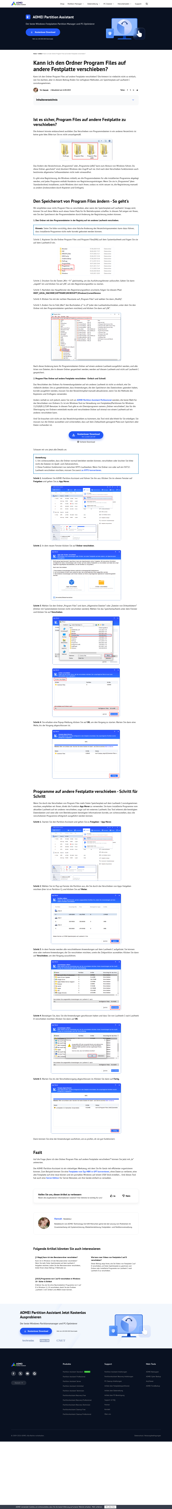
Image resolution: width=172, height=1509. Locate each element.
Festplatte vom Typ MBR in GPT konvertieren (89, 1171)
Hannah (45, 90)
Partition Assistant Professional (74, 1377)
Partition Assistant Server (72, 1381)
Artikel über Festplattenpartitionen (117, 1386)
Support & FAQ (109, 1400)
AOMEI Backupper (152, 1372)
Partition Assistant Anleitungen (115, 1372)
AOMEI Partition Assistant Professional (94, 400)
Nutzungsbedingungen (153, 1436)
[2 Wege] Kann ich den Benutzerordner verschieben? (56, 1257)
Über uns (107, 1414)
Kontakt (107, 1409)
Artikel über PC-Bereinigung (114, 1395)
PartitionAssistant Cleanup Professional (77, 1414)
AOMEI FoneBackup (153, 1386)
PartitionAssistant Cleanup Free (74, 1409)
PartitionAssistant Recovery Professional (77, 1400)
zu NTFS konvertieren (91, 470)
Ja (114, 1195)
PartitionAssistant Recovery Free (74, 1395)
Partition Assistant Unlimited (73, 1386)
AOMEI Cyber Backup (153, 1376)
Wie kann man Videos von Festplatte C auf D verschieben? (109, 1258)
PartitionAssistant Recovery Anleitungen (118, 1376)
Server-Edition (52, 1178)
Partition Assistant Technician (73, 1391)
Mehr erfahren (97, 1507)
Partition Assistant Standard (73, 1372)
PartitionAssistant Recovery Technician (76, 1405)
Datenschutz (138, 1436)
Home (35, 54)
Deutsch (18, 1383)
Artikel (40, 54)
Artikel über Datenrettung (113, 1391)
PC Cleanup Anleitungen (113, 1381)
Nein (128, 1195)
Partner (107, 1405)
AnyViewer (150, 1381)
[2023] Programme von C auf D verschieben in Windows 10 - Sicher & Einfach (57, 1280)
